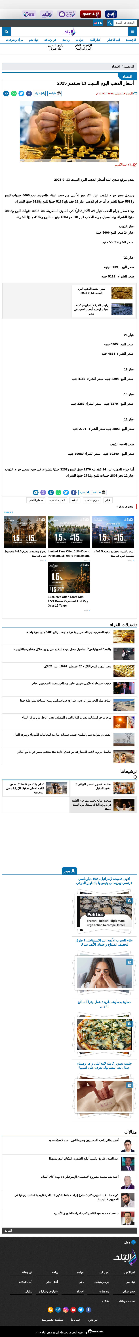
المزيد (8, 1230)
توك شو (33, 39)
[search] (6, 31)
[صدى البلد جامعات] (66, 14)
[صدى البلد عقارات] (46, 14)
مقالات (105, 1301)
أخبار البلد (95, 39)
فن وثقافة (50, 39)
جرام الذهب (92, 500)
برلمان (28, 1291)
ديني (81, 1281)
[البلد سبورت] (90, 14)
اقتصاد (116, 66)
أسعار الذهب (35, 500)
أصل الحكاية (25, 1281)
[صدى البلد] (69, 31)
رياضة (66, 39)
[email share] (6, 93)
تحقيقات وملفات (126, 1301)
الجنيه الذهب (57, 500)
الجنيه (74, 500)
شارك (38, 93)
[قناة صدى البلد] (111, 14)
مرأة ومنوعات (14, 39)
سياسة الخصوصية (52, 1319)
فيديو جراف (129, 1291)
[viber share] (43, 492)
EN (99, 23)
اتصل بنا (75, 1319)
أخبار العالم (52, 1281)
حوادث (80, 39)
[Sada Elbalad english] (29, 14)
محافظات (104, 1291)
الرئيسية (131, 39)
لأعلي (127, 1242)
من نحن (93, 1319)
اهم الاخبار (114, 39)
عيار (108, 500)
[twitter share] (21, 93)
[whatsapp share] (14, 93)
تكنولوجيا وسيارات (48, 1291)
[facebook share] (29, 93)
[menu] (132, 31)
